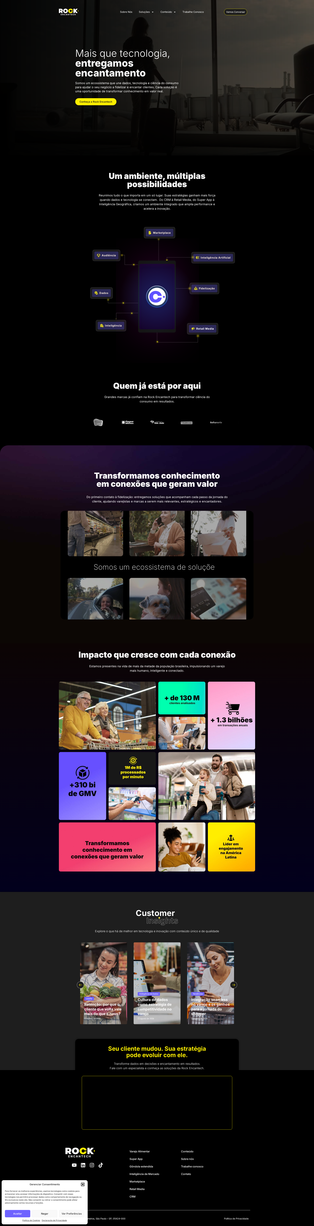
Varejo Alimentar (140, 1151)
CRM (133, 1196)
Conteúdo (166, 11)
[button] (82, 1184)
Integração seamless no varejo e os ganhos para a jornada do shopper (210, 1007)
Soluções (144, 11)
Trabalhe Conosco (193, 11)
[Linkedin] (83, 1165)
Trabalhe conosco (192, 1166)
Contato (186, 1174)
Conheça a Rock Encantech (95, 101)
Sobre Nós (126, 11)
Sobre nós (187, 1159)
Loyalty (89, 999)
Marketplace (137, 1181)
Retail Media (137, 1189)
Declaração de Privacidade (54, 1220)
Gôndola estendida (141, 1166)
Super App (136, 1159)
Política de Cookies (31, 1220)
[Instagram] (91, 1165)
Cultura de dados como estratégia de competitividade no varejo (155, 1007)
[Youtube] (74, 1165)
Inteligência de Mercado (144, 1174)
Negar (44, 1213)
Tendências (198, 994)
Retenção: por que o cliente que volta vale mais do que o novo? (103, 1009)
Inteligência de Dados (148, 994)
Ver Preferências (72, 1213)
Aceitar (17, 1213)
